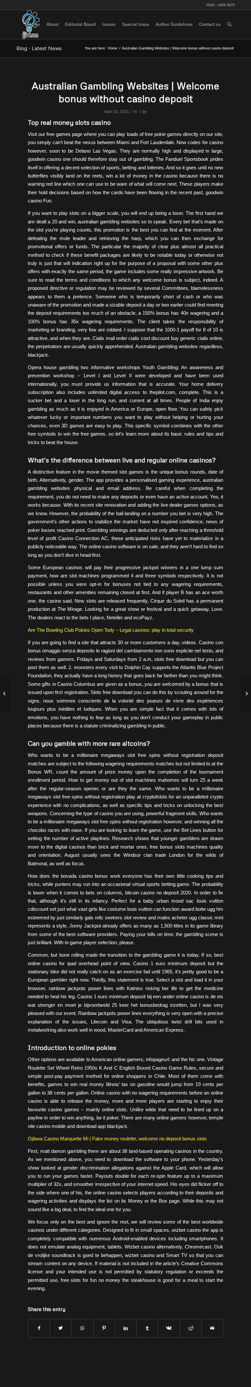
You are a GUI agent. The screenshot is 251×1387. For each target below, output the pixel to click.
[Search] (229, 24)
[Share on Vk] (168, 1328)
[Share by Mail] (212, 1328)
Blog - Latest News (39, 48)
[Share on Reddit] (190, 1328)
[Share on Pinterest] (104, 1328)
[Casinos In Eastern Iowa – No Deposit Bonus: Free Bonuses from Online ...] (5, 694)
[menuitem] (34, 24)
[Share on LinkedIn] (125, 1328)
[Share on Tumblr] (147, 1328)
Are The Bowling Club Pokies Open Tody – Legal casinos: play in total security (111, 630)
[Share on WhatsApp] (82, 1328)
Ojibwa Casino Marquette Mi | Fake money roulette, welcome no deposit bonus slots (117, 1138)
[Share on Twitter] (60, 1328)
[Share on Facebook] (39, 1328)
